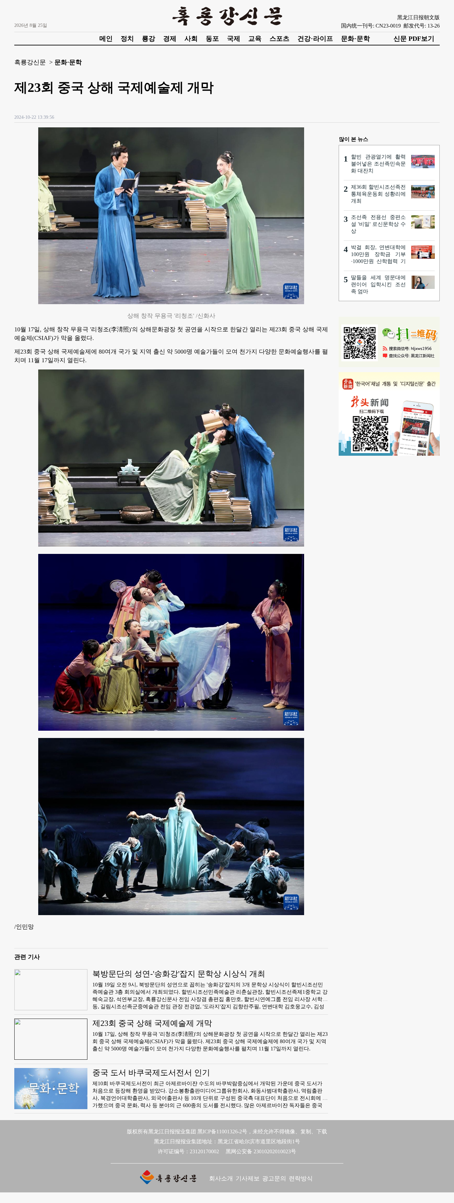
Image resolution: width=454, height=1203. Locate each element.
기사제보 (248, 1178)
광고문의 (274, 1178)
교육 (255, 38)
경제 (169, 38)
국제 (233, 38)
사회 (191, 38)
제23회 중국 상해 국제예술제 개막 (152, 1023)
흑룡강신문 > (33, 62)
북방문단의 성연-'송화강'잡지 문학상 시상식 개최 (178, 973)
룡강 (148, 38)
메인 (106, 38)
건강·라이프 (315, 38)
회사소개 (221, 1178)
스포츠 (279, 38)
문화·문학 (355, 38)
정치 (127, 38)
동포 (212, 38)
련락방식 (301, 1178)
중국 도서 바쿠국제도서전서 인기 (151, 1072)
